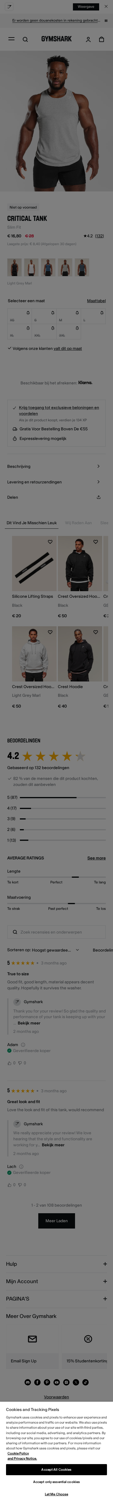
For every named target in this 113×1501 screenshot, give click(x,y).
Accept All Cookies (56, 1469)
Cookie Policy (18, 1453)
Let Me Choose (56, 1494)
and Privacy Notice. (22, 1458)
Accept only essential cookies (56, 1482)
